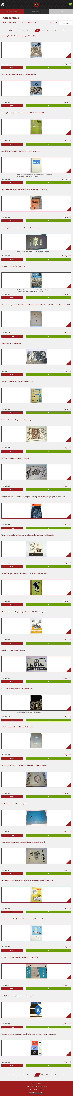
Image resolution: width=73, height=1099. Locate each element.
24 (28, 30)
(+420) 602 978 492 (39, 1089)
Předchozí (11, 30)
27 (42, 30)
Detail (12, 67)
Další (63, 30)
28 (47, 30)
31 (56, 30)
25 (32, 30)
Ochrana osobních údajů (36, 1093)
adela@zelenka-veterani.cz (39, 1086)
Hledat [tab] (60, 11)
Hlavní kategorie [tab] (12, 11)
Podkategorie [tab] (36, 11)
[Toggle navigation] (70, 5)
